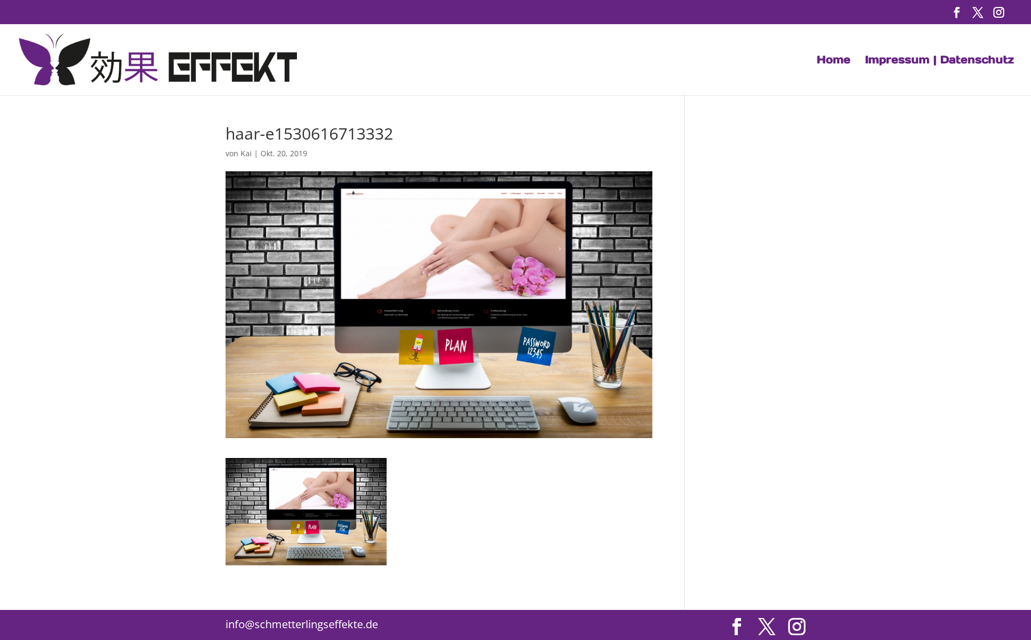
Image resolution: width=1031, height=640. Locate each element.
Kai (246, 153)
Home (834, 61)
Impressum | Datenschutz (939, 61)
